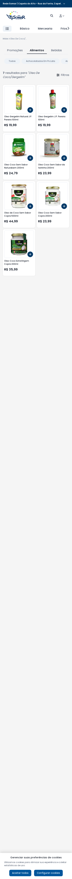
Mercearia (45, 29)
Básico (25, 29)
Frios (64, 29)
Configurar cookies (48, 873)
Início (5, 38)
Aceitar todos (20, 873)
